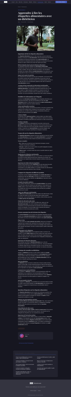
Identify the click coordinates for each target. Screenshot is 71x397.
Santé (46, 1)
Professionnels (40, 1)
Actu (17, 1)
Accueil (13, 1)
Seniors (49, 1)
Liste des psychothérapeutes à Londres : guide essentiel (46, 357)
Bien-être (20, 1)
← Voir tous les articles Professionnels (25, 343)
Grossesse (26, 1)
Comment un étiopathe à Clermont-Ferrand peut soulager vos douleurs (24, 361)
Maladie (30, 1)
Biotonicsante (37, 383)
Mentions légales (33, 390)
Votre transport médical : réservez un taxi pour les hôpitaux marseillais (25, 365)
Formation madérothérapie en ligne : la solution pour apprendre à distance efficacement (23, 373)
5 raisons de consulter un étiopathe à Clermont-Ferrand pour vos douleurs (23, 369)
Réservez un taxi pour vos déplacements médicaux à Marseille (45, 361)
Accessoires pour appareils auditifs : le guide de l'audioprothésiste (45, 369)
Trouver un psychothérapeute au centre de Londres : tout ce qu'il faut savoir (24, 357)
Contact (39, 390)
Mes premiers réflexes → (61, 1)
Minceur (34, 1)
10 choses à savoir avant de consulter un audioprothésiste (45, 365)
